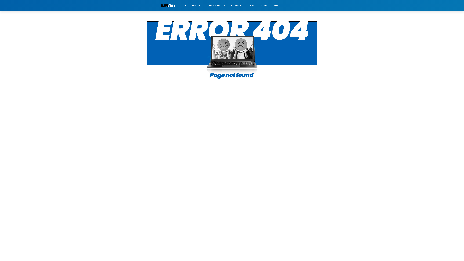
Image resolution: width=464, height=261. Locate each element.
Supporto (263, 5)
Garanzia (250, 5)
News (275, 5)
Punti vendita (236, 5)
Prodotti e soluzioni (192, 5)
